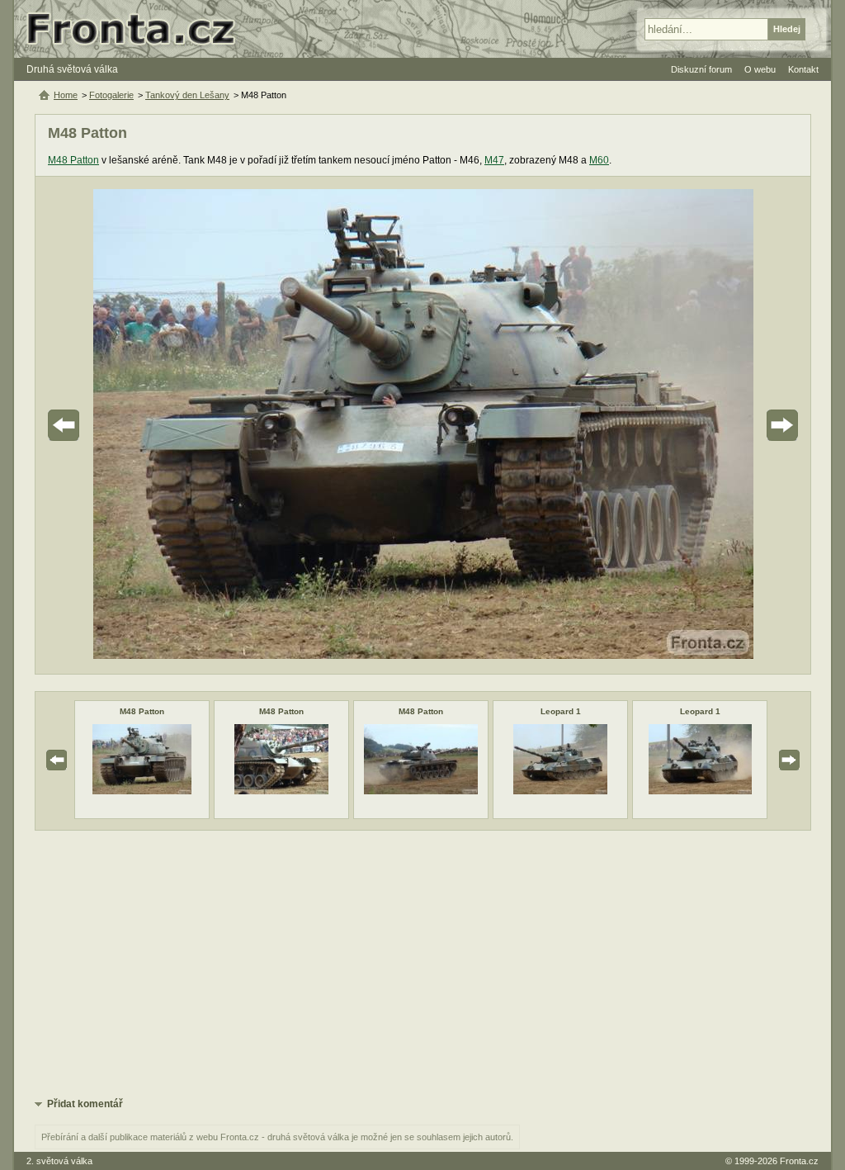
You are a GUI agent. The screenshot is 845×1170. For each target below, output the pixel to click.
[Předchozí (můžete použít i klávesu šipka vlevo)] (110, 425)
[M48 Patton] (141, 791)
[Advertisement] (423, 962)
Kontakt (803, 69)
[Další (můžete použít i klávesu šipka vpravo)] (736, 425)
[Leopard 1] (560, 791)
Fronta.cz (799, 1161)
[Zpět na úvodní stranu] (138, 29)
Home (66, 95)
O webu (760, 69)
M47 (494, 160)
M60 (599, 160)
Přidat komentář (85, 1104)
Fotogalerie (111, 95)
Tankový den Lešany (187, 95)
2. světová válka (59, 1161)
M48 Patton (73, 160)
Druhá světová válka (72, 69)
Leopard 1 (561, 711)
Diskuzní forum (701, 69)
